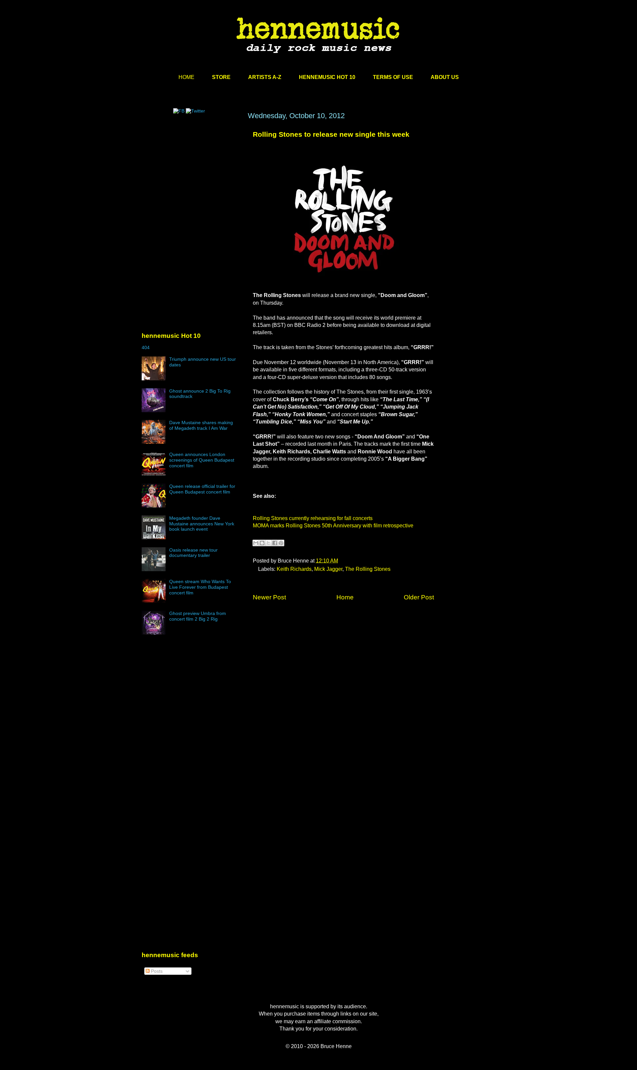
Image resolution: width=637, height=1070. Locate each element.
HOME (186, 77)
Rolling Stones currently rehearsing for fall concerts (313, 518)
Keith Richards (294, 569)
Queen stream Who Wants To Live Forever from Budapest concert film (200, 587)
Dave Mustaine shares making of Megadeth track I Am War (201, 425)
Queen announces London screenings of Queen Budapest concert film (201, 460)
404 (146, 347)
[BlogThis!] (262, 543)
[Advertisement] (191, 174)
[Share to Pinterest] (281, 543)
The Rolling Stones (367, 569)
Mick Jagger (328, 569)
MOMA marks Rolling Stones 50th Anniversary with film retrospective (333, 525)
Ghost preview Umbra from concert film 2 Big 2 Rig (197, 616)
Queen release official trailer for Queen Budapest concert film (202, 489)
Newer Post (269, 597)
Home (345, 597)
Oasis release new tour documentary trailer (193, 552)
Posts (156, 971)
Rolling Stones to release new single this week (331, 134)
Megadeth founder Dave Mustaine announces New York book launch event (201, 523)
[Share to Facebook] (274, 543)
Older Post (419, 597)
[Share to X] (268, 543)
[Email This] (255, 543)
